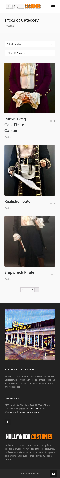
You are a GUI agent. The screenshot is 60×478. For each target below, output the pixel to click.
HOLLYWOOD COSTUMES (36, 408)
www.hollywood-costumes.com (24, 412)
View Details (30, 94)
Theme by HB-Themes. (30, 473)
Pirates (7, 137)
